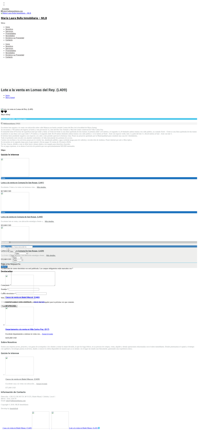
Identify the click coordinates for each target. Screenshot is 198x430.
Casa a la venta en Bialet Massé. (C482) (23, 297)
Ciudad (4, 249)
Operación (5, 251)
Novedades (10, 36)
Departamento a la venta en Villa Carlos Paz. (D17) (27, 329)
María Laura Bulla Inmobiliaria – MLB (24, 18)
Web (2, 298)
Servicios (9, 31)
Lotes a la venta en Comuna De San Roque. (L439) (22, 251)
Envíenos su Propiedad (15, 38)
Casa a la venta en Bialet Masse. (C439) (23, 379)
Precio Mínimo (6, 258)
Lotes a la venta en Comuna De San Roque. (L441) (22, 183)
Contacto (9, 40)
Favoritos (5, 9)
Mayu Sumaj (10, 97)
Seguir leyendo (39, 302)
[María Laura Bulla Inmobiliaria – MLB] (16, 13)
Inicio (8, 27)
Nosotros (9, 29)
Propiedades (11, 33)
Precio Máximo (6, 260)
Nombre (4, 289)
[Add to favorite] (5, 112)
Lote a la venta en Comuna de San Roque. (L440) (22, 217)
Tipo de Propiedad (8, 253)
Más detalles (41, 187)
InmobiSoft (14, 408)
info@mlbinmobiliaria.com (13, 11)
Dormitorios (5, 256)
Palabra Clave (6, 247)
